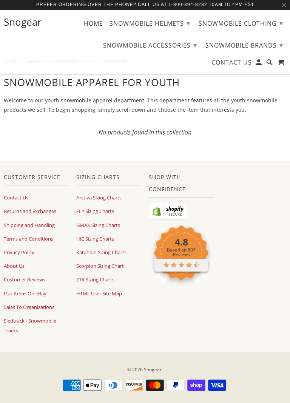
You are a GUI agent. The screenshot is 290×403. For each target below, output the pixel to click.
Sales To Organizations (29, 307)
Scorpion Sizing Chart (100, 265)
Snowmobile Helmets (150, 23)
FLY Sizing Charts (95, 211)
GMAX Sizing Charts (98, 225)
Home (93, 24)
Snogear (153, 369)
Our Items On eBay (25, 293)
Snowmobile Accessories (150, 44)
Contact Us (16, 197)
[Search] (270, 64)
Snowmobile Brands (244, 44)
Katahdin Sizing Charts (101, 252)
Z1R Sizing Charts (95, 279)
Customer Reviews (24, 279)
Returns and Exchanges (30, 211)
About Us (14, 265)
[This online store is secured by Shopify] (168, 217)
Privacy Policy (19, 252)
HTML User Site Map (99, 293)
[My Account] (259, 64)
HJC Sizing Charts (95, 238)
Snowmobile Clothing (241, 23)
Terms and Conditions (28, 238)
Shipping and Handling (29, 225)
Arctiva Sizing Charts (99, 197)
